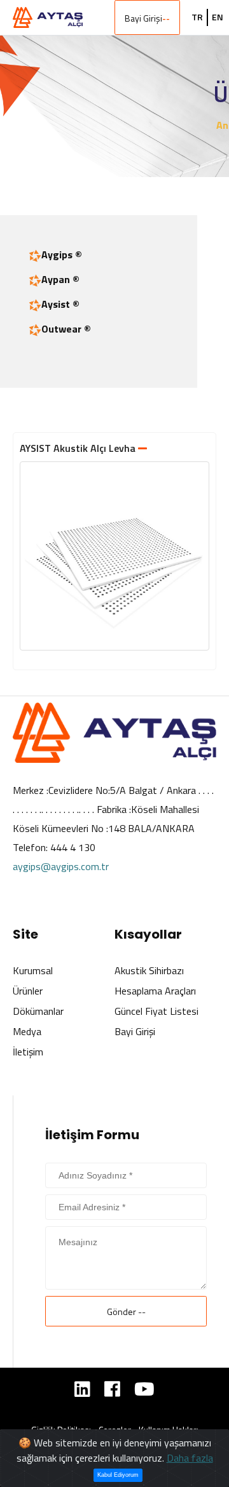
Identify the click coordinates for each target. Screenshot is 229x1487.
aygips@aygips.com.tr (61, 866)
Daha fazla (190, 1457)
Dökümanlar (38, 1011)
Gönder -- (126, 1311)
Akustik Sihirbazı (149, 970)
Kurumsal (33, 970)
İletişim (28, 1051)
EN (217, 17)
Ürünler (28, 990)
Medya (27, 1031)
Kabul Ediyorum (118, 1475)
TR (197, 17)
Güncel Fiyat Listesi (156, 1011)
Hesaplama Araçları (155, 990)
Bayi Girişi (147, 18)
